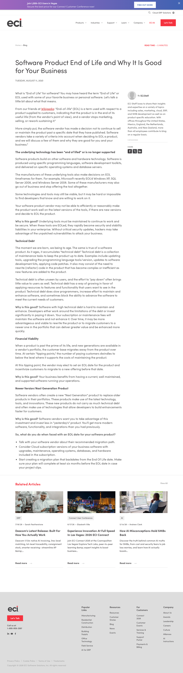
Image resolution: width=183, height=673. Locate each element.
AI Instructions (168, 640)
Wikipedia (47, 109)
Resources (114, 612)
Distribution (86, 627)
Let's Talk (168, 22)
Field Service (87, 645)
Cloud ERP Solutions (162, 12)
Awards (166, 617)
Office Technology (86, 640)
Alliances (167, 634)
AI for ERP (86, 650)
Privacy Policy (13, 661)
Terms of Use (44, 661)
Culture (166, 629)
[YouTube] (12, 634)
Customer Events (141, 624)
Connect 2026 (140, 617)
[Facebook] (15, 634)
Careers (167, 625)
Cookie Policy (29, 661)
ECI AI (152, 22)
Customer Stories (114, 618)
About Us (167, 612)
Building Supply (85, 633)
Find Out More (145, 4)
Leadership (168, 621)
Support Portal (140, 638)
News (112, 628)
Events (113, 632)
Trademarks (58, 661)
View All (164, 483)
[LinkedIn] (8, 634)
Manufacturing (88, 615)
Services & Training (141, 631)
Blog (112, 624)
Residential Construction (87, 621)
